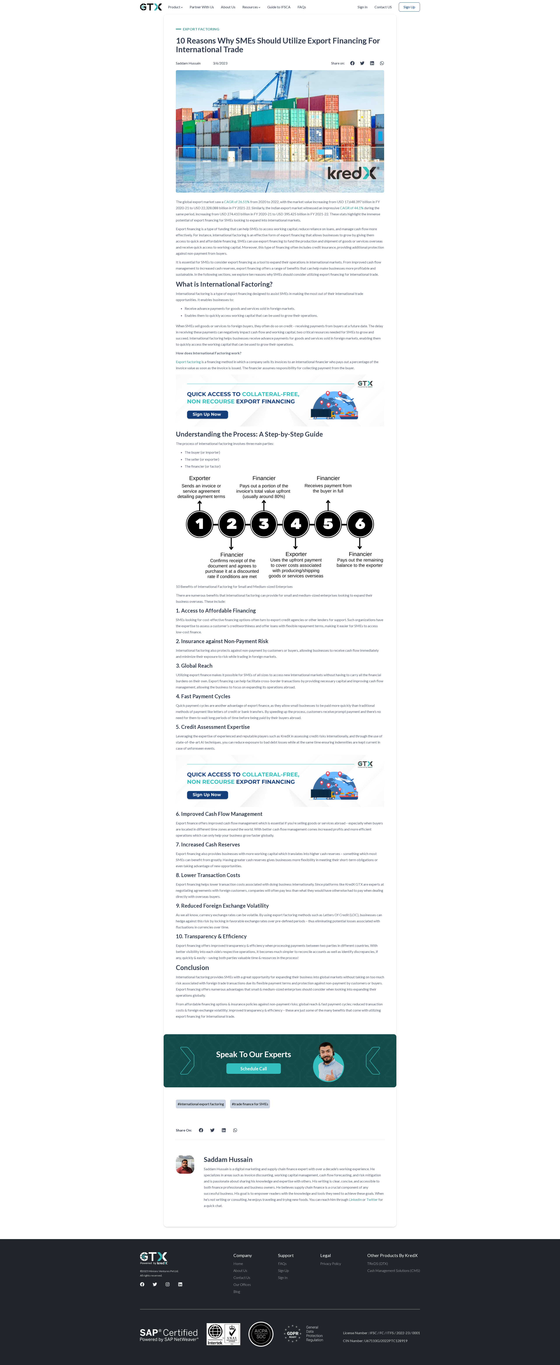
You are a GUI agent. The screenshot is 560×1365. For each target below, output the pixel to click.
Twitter (372, 1199)
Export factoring (188, 362)
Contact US (383, 7)
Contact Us (241, 1277)
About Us (228, 7)
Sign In (363, 7)
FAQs (302, 7)
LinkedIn (355, 1199)
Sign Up (409, 7)
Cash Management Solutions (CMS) (393, 1270)
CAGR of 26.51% (237, 202)
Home (238, 1263)
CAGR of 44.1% (352, 208)
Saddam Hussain (188, 63)
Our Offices (242, 1284)
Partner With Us (202, 7)
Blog (236, 1291)
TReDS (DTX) (377, 1263)
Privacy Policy (330, 1263)
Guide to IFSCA (278, 7)
